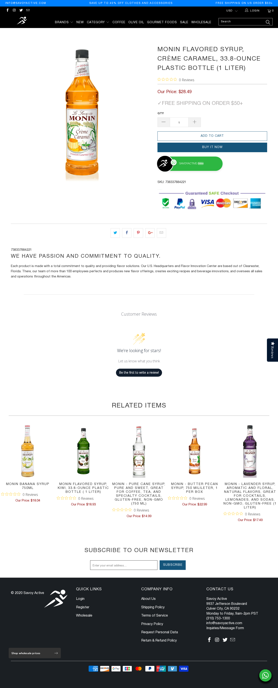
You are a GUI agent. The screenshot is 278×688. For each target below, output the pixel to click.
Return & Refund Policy (159, 640)
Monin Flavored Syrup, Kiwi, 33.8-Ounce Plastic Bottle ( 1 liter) (83, 451)
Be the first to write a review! (139, 372)
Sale (184, 22)
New (80, 22)
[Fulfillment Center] (22, 21)
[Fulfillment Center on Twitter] (21, 11)
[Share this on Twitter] (115, 233)
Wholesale (201, 22)
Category (96, 22)
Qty (160, 113)
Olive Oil (136, 22)
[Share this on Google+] (150, 233)
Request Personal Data (159, 632)
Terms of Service (154, 615)
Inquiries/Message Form (225, 628)
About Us (148, 599)
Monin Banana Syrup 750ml (28, 451)
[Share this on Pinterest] (138, 233)
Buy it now (212, 147)
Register (82, 607)
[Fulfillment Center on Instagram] (14, 11)
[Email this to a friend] (161, 233)
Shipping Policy (153, 607)
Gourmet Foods (162, 22)
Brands (62, 22)
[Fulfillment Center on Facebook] (7, 11)
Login (80, 599)
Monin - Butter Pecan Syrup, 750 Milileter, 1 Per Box (194, 451)
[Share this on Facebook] (126, 233)
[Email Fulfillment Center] (28, 11)
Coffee (119, 22)
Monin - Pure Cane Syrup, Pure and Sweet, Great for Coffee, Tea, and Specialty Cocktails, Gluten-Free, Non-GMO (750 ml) (139, 451)
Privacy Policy (152, 624)
